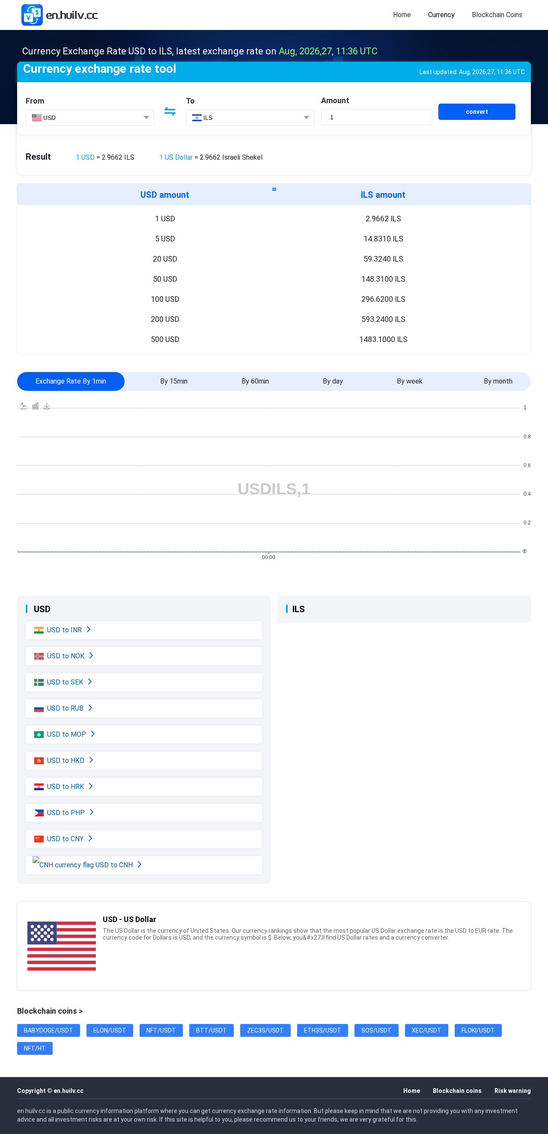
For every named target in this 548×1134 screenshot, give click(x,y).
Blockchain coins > (50, 1010)
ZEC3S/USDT (265, 1030)
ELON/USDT (109, 1030)
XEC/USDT (426, 1030)
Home (402, 15)
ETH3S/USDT (322, 1030)
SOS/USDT (376, 1030)
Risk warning (512, 1090)
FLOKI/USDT (478, 1030)
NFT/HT (35, 1048)
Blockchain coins (457, 1090)
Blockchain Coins (497, 15)
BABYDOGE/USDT (48, 1030)
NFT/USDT (161, 1030)
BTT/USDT (211, 1030)
